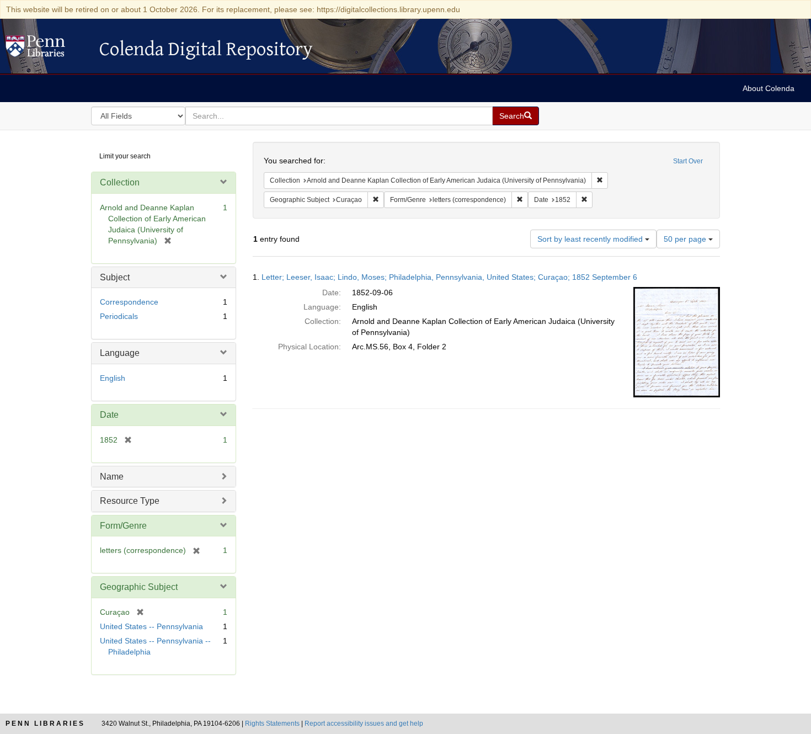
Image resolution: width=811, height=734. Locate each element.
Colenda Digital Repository (47, 49)
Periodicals (119, 316)
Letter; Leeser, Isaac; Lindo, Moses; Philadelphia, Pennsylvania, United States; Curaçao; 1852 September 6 (449, 277)
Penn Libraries (45, 723)
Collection (120, 182)
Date (109, 414)
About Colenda (768, 88)
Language (120, 353)
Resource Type (129, 501)
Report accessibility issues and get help (364, 723)
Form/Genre (123, 525)
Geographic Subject (139, 587)
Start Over (688, 161)
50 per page (686, 239)
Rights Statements (272, 723)
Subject (115, 277)
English (112, 378)
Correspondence (129, 301)
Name (112, 476)
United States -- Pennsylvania (151, 626)
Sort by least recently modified (591, 239)
